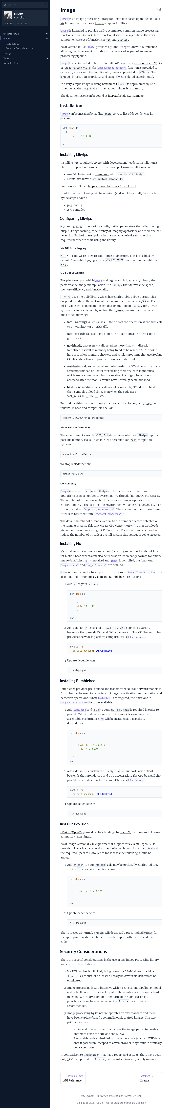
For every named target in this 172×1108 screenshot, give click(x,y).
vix (62, 23)
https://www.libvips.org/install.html (112, 186)
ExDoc (92, 1102)
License (7, 54)
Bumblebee (149, 46)
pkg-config (74, 205)
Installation (12, 44)
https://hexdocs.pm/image (126, 95)
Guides (8, 23)
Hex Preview (102, 1095)
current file (116, 1095)
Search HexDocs (132, 1096)
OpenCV (125, 832)
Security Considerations (19, 48)
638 (128, 1054)
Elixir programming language (130, 1102)
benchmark (109, 84)
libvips (99, 23)
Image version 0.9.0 (81, 844)
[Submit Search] (5, 5)
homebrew (102, 174)
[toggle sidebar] (45, 5)
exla (109, 864)
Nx (62, 551)
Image (6, 38)
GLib (86, 296)
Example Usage (11, 63)
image (18, 13)
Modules (21, 23)
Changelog (9, 58)
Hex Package (87, 1095)
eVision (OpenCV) (145, 63)
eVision (98, 576)
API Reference (11, 33)
